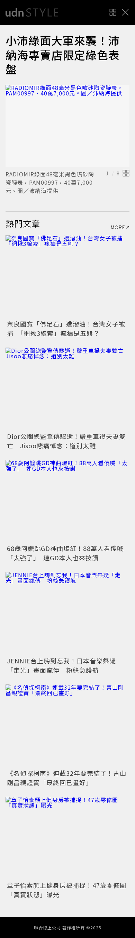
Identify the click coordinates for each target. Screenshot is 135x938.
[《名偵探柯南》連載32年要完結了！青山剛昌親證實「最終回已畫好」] (67, 725)
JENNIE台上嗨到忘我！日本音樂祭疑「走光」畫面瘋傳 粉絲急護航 (61, 665)
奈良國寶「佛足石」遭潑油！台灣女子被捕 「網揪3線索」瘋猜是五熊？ (66, 328)
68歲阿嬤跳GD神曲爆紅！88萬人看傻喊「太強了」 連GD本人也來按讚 (65, 553)
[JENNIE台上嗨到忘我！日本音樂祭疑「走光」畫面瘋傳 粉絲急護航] (67, 613)
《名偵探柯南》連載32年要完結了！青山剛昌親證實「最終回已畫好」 (66, 778)
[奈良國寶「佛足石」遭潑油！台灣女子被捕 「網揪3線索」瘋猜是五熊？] (67, 276)
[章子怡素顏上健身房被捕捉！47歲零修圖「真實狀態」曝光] (67, 838)
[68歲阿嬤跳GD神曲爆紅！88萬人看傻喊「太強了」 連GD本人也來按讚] (67, 501)
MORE (118, 227)
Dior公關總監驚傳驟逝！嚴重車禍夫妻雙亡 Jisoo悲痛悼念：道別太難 (66, 441)
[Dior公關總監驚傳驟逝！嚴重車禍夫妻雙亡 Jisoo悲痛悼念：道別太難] (67, 389)
